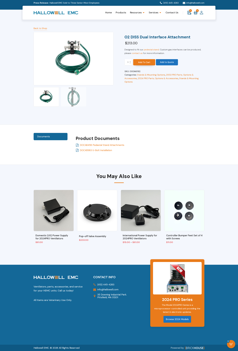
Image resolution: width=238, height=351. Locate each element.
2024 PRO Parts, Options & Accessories (158, 78)
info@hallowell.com (195, 3)
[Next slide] (111, 58)
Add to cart (144, 62)
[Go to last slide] (36, 211)
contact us (137, 53)
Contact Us (172, 12)
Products (121, 12)
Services (153, 12)
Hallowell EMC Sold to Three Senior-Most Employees (74, 3)
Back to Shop (40, 28)
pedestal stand (151, 49)
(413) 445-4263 (171, 3)
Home (108, 12)
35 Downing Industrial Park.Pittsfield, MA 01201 (112, 296)
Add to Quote (167, 62)
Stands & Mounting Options (151, 74)
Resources (136, 12)
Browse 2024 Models (177, 319)
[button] (46, 97)
